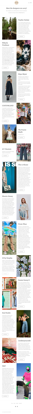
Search (14, 403)
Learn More (21, 36)
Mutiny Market (7, 59)
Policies (17, 403)
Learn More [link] (5, 273)
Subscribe (20, 403)
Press (12, 403)
